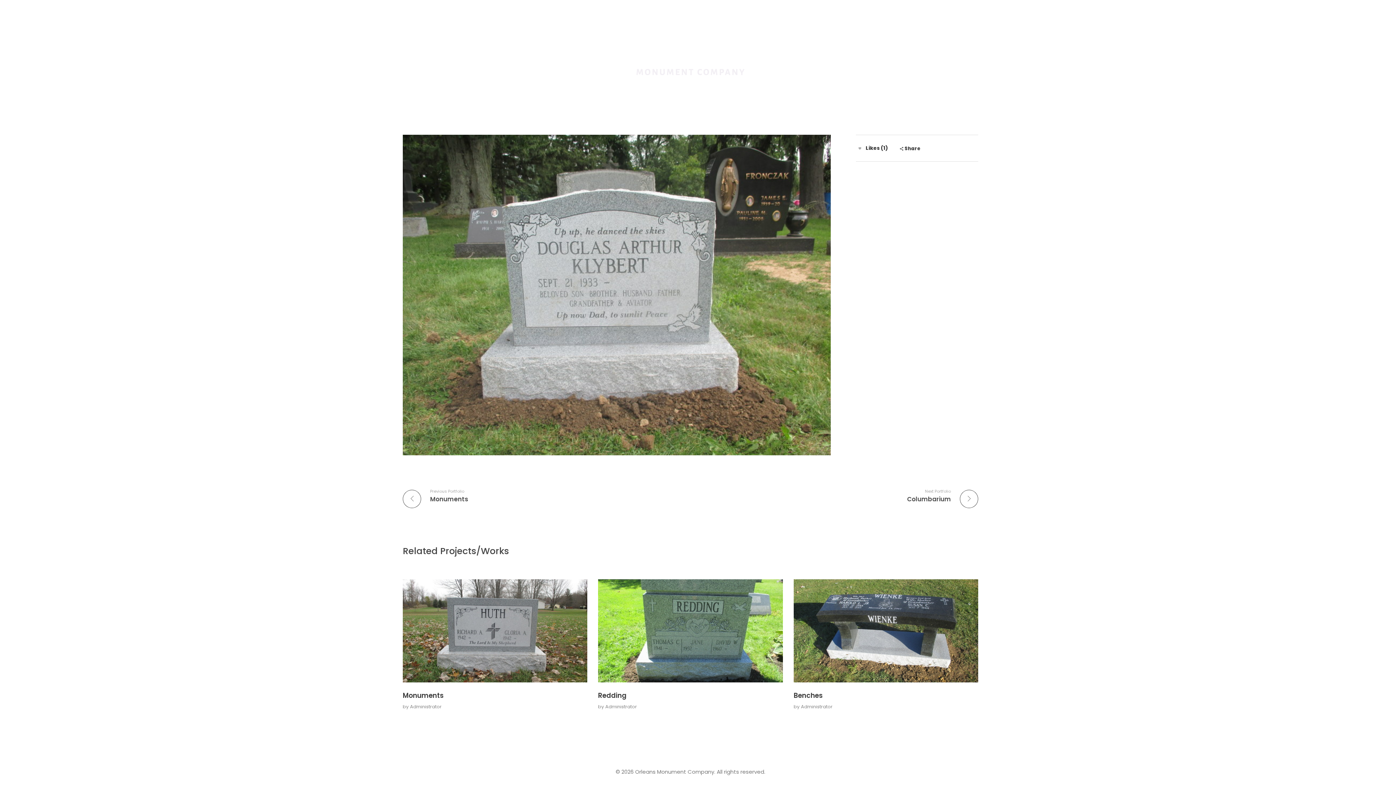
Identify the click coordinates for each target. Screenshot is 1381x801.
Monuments (423, 695)
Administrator (426, 706)
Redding (612, 695)
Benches (808, 695)
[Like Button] (860, 148)
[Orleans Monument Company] (690, 57)
